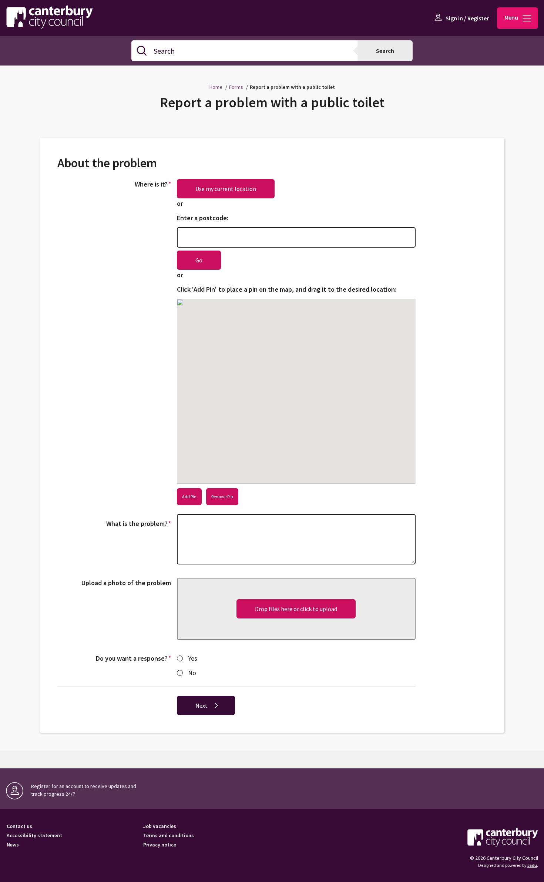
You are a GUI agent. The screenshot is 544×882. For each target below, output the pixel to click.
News (13, 845)
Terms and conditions (168, 835)
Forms (236, 87)
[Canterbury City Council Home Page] (53, 16)
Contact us (19, 826)
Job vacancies (159, 826)
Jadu (532, 865)
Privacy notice (159, 845)
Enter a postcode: (202, 218)
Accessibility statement (34, 835)
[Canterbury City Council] (502, 837)
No (192, 672)
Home (215, 87)
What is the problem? (139, 523)
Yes (192, 658)
